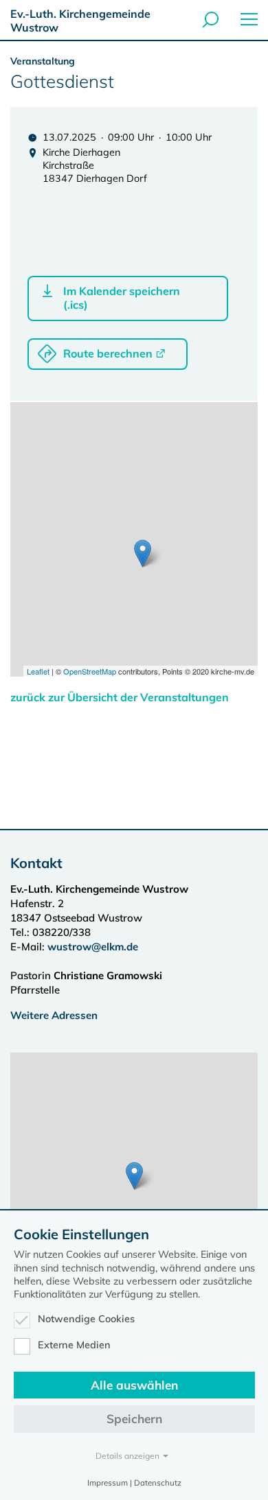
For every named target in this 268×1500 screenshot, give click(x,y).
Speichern (134, 1418)
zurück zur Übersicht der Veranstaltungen (119, 697)
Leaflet (38, 671)
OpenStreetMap (89, 671)
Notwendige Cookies (86, 1319)
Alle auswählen (134, 1385)
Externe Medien (74, 1345)
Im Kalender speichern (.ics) (121, 298)
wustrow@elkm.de (92, 946)
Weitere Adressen (54, 1015)
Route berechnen (108, 353)
